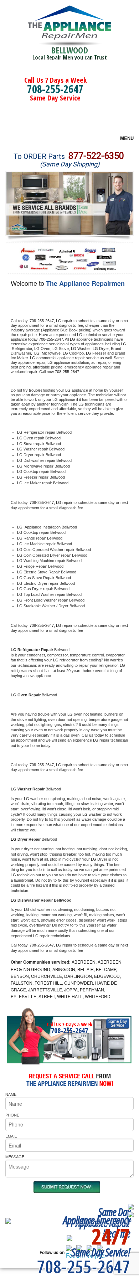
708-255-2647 (55, 89)
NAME (10, 1094)
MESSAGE (14, 1156)
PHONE (12, 1115)
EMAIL (11, 1136)
